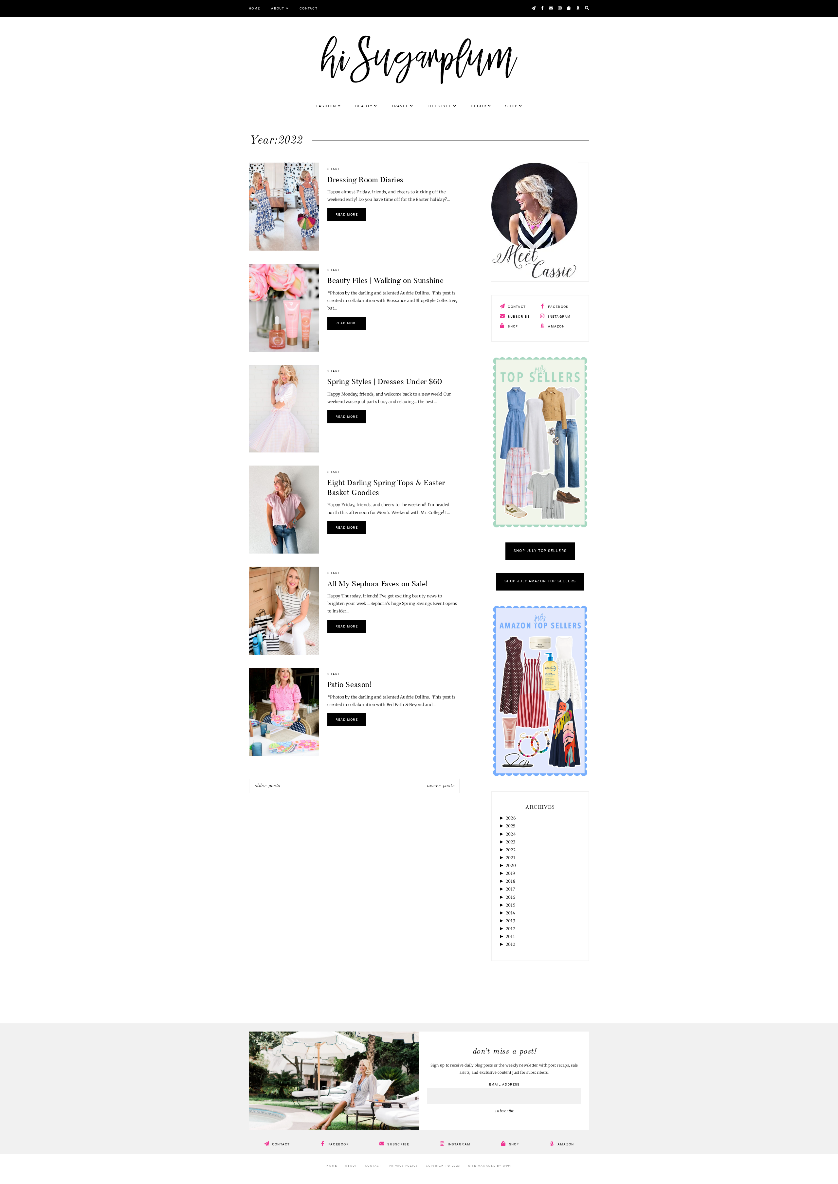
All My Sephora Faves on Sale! (377, 584)
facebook (558, 307)
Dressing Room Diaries (365, 180)
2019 (510, 873)
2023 (510, 841)
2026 (511, 818)
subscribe (518, 316)
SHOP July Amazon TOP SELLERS (540, 581)
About (277, 8)
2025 (510, 825)
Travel (400, 106)
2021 (510, 857)
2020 (511, 865)
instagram (559, 316)
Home (254, 8)
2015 (510, 905)
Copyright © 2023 (443, 1165)
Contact (309, 8)
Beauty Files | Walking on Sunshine (385, 280)
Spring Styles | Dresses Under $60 (384, 381)
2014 (510, 912)
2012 (510, 928)
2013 (510, 920)
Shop (511, 106)
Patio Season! (349, 684)
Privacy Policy (403, 1165)
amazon (556, 326)
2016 (510, 897)
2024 (511, 834)
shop (512, 326)
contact (516, 307)
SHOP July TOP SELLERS (540, 551)
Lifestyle (440, 106)
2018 (510, 881)
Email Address (504, 1084)
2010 (510, 944)
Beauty (364, 106)
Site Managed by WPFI (490, 1165)
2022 (511, 849)
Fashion (326, 106)
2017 (510, 889)
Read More (347, 214)
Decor (478, 106)
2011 (510, 936)
